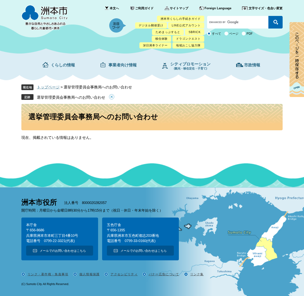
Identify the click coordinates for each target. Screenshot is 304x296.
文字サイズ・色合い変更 (266, 8)
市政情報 (252, 65)
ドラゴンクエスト (188, 38)
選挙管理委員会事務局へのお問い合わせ (71, 97)
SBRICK (195, 32)
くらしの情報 (63, 65)
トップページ (48, 87)
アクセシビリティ (124, 274)
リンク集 (197, 274)
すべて (216, 33)
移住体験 (161, 38)
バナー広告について (164, 274)
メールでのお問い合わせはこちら (63, 250)
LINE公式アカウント (186, 25)
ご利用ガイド (144, 8)
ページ (233, 33)
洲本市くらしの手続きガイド (181, 18)
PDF (250, 33)
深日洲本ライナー (155, 45)
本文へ (114, 8)
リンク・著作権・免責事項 (48, 274)
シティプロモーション (190, 66)
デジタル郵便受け (151, 25)
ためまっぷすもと (168, 32)
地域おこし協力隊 (188, 45)
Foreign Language (217, 8)
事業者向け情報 (123, 65)
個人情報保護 (89, 274)
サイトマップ (179, 8)
